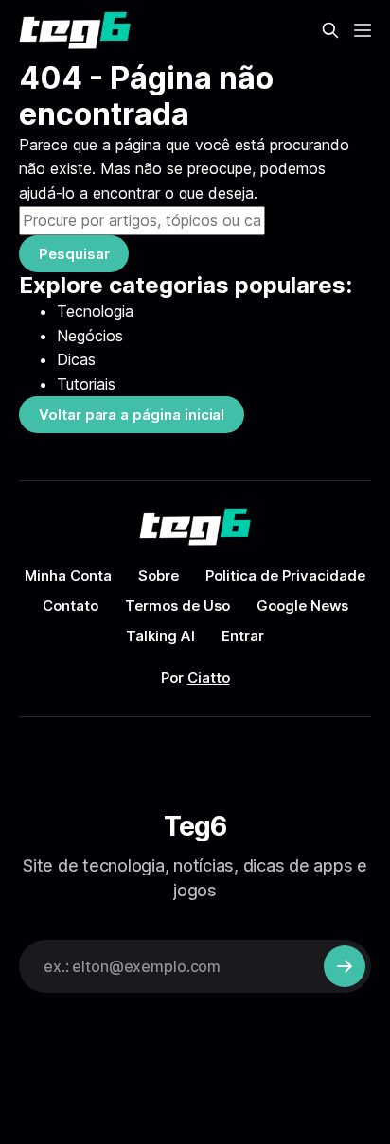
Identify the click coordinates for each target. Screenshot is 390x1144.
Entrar (243, 636)
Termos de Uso (177, 606)
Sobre (158, 575)
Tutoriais (86, 383)
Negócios (90, 335)
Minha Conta (68, 575)
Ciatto (208, 677)
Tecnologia (95, 311)
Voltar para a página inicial (131, 415)
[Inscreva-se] (344, 966)
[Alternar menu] (362, 30)
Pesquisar (74, 254)
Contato (70, 606)
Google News (302, 606)
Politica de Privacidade (285, 575)
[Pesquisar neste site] (330, 30)
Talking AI (160, 636)
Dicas (76, 359)
